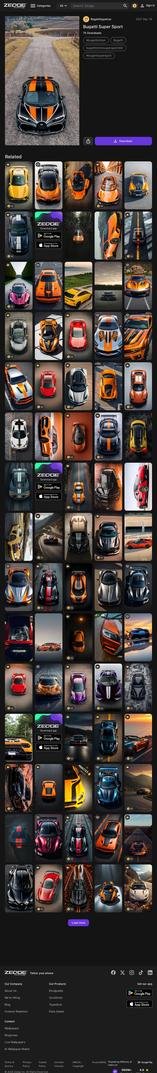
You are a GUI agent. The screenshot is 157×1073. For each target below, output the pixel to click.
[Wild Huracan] (19, 738)
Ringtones (11, 1035)
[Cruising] (78, 286)
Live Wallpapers (15, 1042)
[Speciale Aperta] (19, 436)
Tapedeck (55, 1004)
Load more (78, 922)
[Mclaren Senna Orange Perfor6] (48, 336)
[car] (138, 587)
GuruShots (55, 997)
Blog (7, 1004)
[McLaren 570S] (138, 487)
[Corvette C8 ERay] (19, 487)
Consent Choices (59, 1064)
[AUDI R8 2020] (19, 537)
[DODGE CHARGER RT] (19, 838)
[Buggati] (78, 537)
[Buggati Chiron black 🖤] (19, 888)
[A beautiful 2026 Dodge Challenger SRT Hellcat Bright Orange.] (48, 286)
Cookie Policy (43, 1064)
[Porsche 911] (108, 386)
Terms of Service (9, 1064)
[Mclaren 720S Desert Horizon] (78, 185)
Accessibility (99, 1062)
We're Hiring (12, 997)
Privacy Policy (27, 1064)
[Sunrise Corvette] (138, 537)
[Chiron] (108, 286)
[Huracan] (19, 637)
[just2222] (48, 185)
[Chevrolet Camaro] (108, 487)
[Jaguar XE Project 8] (48, 637)
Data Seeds (56, 1011)
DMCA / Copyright (78, 1064)
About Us (10, 990)
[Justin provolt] (138, 286)
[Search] (125, 5)
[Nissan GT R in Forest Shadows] (78, 236)
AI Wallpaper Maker (17, 1049)
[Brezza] (108, 637)
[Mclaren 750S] (138, 436)
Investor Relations (16, 1011)
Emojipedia (56, 990)
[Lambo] (48, 788)
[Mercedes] (78, 788)
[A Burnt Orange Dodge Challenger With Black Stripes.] (108, 838)
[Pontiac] (138, 637)
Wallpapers (12, 1028)
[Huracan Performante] (108, 236)
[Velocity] (138, 185)
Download (125, 141)
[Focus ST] (48, 436)
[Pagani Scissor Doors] (108, 587)
